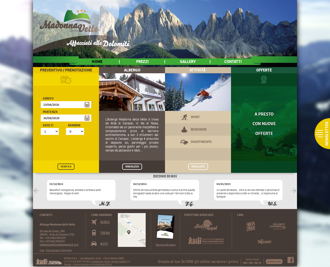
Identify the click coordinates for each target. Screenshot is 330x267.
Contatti (233, 61)
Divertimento (201, 142)
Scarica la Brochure (166, 244)
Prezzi (142, 61)
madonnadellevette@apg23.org (59, 244)
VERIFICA (66, 166)
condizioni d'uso (101, 261)
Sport (195, 117)
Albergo (132, 70)
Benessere (199, 129)
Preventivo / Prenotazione (66, 70)
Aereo (105, 222)
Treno (105, 233)
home (97, 61)
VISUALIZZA (132, 166)
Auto (104, 244)
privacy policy (119, 261)
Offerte (264, 70)
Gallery (188, 61)
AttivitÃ (198, 70)
